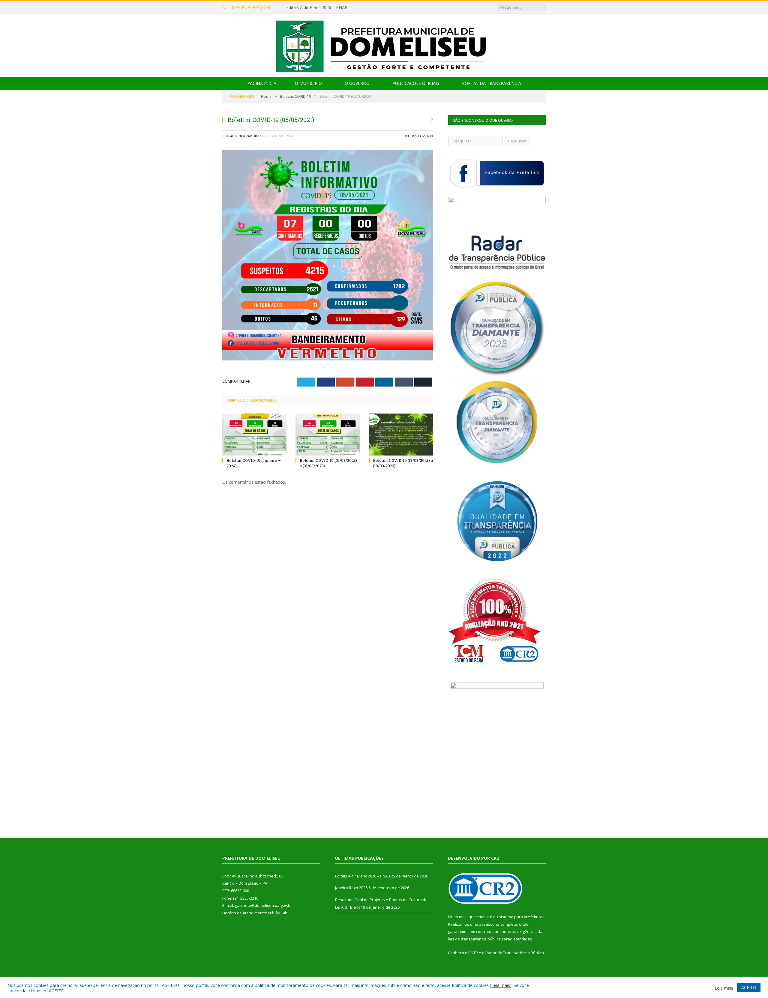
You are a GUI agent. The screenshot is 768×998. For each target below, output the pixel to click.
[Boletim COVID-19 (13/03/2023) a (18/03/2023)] (401, 435)
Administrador (243, 136)
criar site (484, 916)
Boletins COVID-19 (417, 136)
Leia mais (500, 985)
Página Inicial (263, 83)
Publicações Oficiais (415, 83)
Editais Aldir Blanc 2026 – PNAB (362, 876)
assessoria (489, 924)
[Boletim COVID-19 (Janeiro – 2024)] (254, 435)
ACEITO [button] (748, 987)
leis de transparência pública (474, 939)
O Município (308, 83)
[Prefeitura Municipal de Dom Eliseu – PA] (384, 44)
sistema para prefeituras (521, 916)
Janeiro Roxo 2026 (304, 7)
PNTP (473, 952)
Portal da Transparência (491, 83)
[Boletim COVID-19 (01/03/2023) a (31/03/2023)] (328, 435)
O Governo (357, 83)
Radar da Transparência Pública (514, 952)
